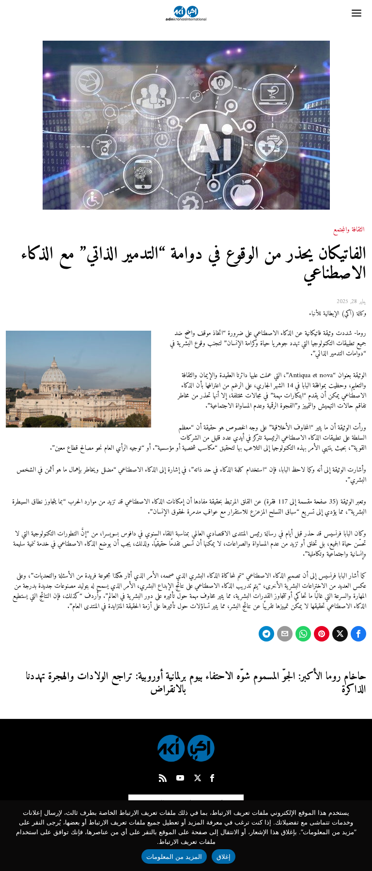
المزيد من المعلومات (174, 856)
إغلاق (224, 856)
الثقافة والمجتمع (348, 230)
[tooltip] (358, 634)
